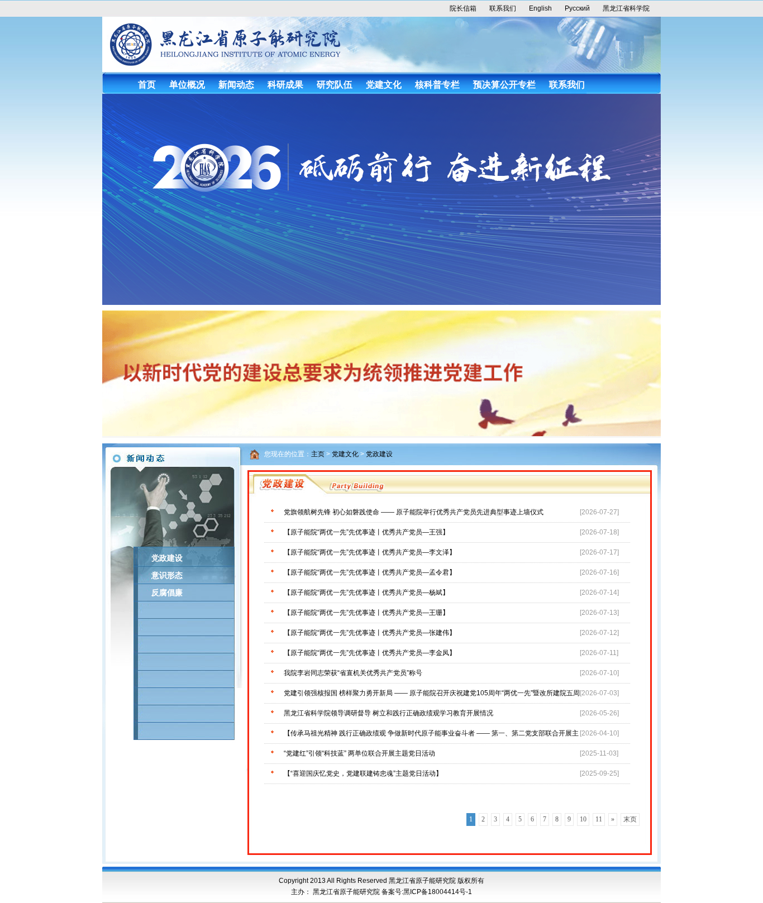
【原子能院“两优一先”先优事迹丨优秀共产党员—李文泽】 (370, 552)
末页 (630, 819)
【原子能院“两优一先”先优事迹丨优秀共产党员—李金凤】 (370, 653)
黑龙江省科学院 (626, 8)
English (540, 8)
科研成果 (285, 84)
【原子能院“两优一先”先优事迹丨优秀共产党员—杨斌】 (366, 592)
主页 (318, 454)
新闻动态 (236, 84)
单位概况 (187, 84)
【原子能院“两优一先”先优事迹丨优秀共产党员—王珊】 (366, 613)
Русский (577, 8)
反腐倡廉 (167, 592)
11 (598, 819)
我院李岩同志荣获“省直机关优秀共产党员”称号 (353, 673)
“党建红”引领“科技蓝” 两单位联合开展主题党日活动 (359, 753)
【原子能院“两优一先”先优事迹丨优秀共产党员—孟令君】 (370, 572)
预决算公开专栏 (504, 84)
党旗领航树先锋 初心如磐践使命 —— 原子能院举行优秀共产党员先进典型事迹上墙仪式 (413, 512)
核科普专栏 (437, 84)
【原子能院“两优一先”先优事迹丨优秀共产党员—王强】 (366, 532)
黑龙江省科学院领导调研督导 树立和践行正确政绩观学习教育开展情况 (388, 713)
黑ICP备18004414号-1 (437, 892)
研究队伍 (334, 84)
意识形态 (167, 575)
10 (583, 819)
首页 (147, 84)
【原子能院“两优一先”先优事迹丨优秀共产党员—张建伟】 (370, 633)
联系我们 (502, 8)
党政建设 (167, 557)
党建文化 (384, 84)
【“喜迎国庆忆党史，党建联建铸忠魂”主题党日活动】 (363, 773)
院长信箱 (463, 8)
